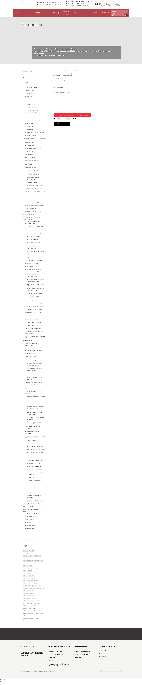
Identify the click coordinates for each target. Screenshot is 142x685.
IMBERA (31, 485)
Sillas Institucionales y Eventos (36, 284)
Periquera (34, 585)
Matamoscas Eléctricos (31, 194)
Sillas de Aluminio (32, 271)
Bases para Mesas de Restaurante (34, 226)
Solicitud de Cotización (82, 651)
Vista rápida (84, 115)
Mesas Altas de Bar (32, 236)
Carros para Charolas (31, 319)
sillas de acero (37, 603)
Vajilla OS (28, 522)
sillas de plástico (27, 610)
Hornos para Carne (32, 115)
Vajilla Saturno (29, 534)
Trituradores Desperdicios (32, 211)
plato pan (25, 588)
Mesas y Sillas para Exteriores (30, 580)
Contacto (77, 657)
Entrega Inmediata (28, 555)
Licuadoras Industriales (32, 188)
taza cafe (25, 620)
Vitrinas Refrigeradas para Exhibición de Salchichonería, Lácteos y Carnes (35, 502)
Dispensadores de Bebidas (32, 160)
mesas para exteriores (29, 575)
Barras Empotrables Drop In (33, 148)
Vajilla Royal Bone (30, 531)
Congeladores (29, 356)
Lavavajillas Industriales (32, 185)
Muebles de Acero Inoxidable (31, 303)
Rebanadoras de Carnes (32, 208)
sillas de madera (38, 605)
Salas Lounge (29, 266)
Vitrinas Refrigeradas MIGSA (37, 490)
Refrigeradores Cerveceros (35, 455)
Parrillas (27, 123)
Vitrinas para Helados (33, 466)
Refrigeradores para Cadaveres (34, 449)
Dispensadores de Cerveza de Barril (35, 387)
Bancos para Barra (28, 553)
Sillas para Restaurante (32, 269)
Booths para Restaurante (32, 231)
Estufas (27, 93)
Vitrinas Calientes (32, 463)
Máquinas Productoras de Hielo (34, 401)
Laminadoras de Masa (31, 182)
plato (40, 585)
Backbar (25, 550)
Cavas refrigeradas (30, 353)
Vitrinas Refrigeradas (33, 472)
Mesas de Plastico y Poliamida (35, 251)
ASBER (30, 477)
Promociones (27, 340)
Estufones (28, 96)
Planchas (28, 126)
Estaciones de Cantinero (32, 322)
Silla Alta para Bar (27, 603)
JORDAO (31, 487)
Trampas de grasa (30, 135)
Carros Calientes (30, 157)
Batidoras (28, 151)
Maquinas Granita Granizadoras (34, 191)
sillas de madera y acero (29, 608)
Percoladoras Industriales (33, 199)
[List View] (52, 84)
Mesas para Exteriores (33, 260)
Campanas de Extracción (32, 312)
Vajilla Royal (29, 528)
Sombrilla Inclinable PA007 (66, 119)
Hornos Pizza (30, 118)
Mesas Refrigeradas (30, 404)
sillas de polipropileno (28, 613)
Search (44, 71)
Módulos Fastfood (30, 263)
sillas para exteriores (28, 615)
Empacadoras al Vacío (31, 167)
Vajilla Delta (29, 516)
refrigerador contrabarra (29, 595)
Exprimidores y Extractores (33, 170)
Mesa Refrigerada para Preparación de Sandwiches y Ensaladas (35, 412)
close (8, 681)
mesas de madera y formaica (30, 573)
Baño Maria (28, 145)
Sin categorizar (27, 506)
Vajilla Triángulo (30, 537)
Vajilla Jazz (28, 519)
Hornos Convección (32, 104)
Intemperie (26, 558)
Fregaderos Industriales (32, 328)
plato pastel (33, 588)
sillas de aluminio (27, 605)
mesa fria (38, 558)
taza (37, 618)
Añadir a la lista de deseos (66, 115)
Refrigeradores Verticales (32, 452)
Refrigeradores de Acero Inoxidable (35, 436)
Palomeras (28, 197)
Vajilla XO (28, 539)
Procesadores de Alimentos (33, 205)
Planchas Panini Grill (31, 202)
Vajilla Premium (29, 525)
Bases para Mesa (38, 553)
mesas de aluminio (28, 565)
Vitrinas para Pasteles (33, 469)
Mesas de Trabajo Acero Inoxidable (35, 336)
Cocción (25, 82)
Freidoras (28, 99)
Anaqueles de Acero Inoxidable (34, 306)
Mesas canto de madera (34, 563)
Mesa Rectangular (28, 560)
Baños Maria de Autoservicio (33, 309)
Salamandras (29, 129)
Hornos (27, 102)
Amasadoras (28, 142)
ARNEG (31, 474)
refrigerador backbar (28, 590)
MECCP (32, 558)
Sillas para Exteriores (33, 293)
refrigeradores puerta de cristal (31, 600)
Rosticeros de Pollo (33, 87)
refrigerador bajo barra (29, 593)
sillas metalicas (39, 613)
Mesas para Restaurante (32, 233)
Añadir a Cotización (62, 123)
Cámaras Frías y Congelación (33, 350)
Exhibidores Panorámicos (34, 460)
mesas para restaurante (29, 578)
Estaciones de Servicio (31, 325)
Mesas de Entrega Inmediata (30, 568)
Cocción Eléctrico (30, 90)
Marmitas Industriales (31, 120)
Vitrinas (27, 457)
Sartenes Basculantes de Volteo (34, 132)
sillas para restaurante (29, 618)
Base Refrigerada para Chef (33, 347)
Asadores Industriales (31, 85)
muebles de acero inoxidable (30, 583)
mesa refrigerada (38, 560)
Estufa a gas (37, 555)
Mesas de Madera (27, 570)
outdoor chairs (27, 585)
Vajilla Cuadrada (30, 513)
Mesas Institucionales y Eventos (36, 256)
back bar (31, 550)
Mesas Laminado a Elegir (30, 214)
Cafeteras (28, 154)
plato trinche (40, 588)
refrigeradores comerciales (30, 598)
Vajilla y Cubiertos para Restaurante (33, 509)
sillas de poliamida (38, 610)
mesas (25, 563)
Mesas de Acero (31, 239)
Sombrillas (28, 301)
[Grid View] (51, 84)
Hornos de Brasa (32, 107)
